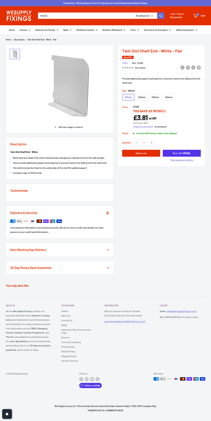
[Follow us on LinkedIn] (98, 379)
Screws (23, 29)
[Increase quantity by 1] (152, 143)
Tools (133, 29)
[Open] (7, 414)
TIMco (125, 63)
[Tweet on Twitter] (193, 67)
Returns (65, 337)
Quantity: (126, 142)
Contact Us (66, 320)
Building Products (85, 29)
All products (19, 39)
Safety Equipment (185, 29)
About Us (65, 315)
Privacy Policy (68, 346)
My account (176, 17)
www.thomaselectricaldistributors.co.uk (124, 321)
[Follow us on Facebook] (81, 379)
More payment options (182, 160)
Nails (65, 29)
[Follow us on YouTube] (92, 379)
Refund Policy (68, 351)
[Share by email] (199, 67)
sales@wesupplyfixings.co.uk (181, 311)
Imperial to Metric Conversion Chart (76, 331)
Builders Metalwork (112, 29)
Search (64, 311)
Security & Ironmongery (156, 29)
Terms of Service (69, 360)
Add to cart (141, 153)
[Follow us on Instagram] (87, 379)
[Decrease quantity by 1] (136, 143)
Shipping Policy (69, 356)
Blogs (64, 325)
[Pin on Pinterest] (188, 67)
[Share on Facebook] (182, 67)
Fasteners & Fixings (45, 29)
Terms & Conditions (71, 342)
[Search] (160, 16)
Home (12, 29)
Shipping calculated (143, 126)
